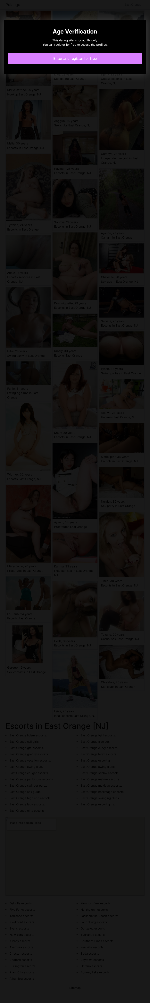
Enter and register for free (75, 58)
